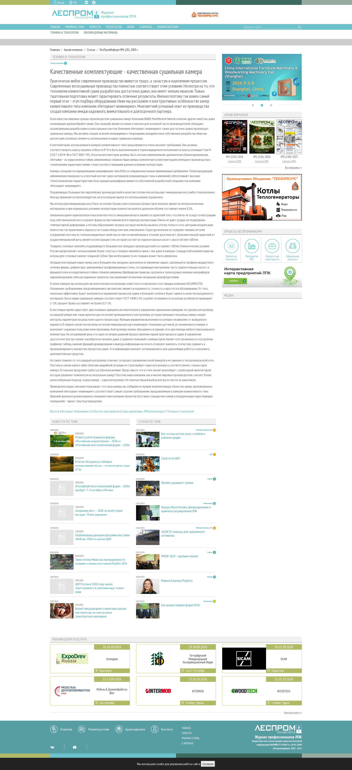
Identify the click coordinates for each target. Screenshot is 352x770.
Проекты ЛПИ (114, 27)
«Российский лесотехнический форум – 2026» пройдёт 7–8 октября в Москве (102, 488)
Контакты (167, 729)
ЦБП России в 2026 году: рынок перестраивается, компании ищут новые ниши (99, 588)
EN (75, 2)
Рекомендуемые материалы (101, 32)
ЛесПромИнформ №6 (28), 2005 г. (119, 50)
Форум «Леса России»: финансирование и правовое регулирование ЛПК (186, 509)
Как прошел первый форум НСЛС (180, 605)
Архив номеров (73, 50)
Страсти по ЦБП (170, 458)
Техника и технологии (64, 32)
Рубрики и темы (74, 27)
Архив (130, 27)
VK (86, 2)
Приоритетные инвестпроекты (272, 258)
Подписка (66, 729)
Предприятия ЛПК (251, 258)
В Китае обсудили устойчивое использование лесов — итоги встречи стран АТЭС (102, 465)
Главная (55, 27)
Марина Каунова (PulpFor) (176, 581)
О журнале (146, 27)
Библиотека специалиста (231, 258)
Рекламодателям (167, 27)
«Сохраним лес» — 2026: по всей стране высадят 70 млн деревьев (99, 512)
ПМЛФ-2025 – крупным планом (179, 556)
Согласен (207, 764)
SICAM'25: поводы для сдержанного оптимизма (183, 533)
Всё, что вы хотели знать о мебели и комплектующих (183, 436)
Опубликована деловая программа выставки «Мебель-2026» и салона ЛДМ (102, 537)
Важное (186, 728)
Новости (95, 27)
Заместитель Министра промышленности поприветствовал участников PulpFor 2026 (101, 561)
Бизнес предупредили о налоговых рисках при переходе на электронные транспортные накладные (100, 612)
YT (75, 747)
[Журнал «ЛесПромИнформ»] (97, 14)
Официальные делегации (292, 258)
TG (94, 2)
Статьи (91, 50)
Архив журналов (135, 729)
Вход (61, 2)
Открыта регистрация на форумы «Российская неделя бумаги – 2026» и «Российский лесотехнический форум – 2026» (102, 441)
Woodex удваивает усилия (177, 483)
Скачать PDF (234, 161)
